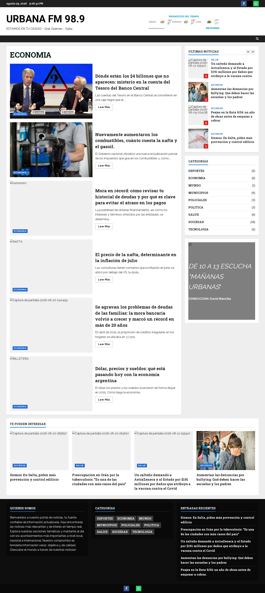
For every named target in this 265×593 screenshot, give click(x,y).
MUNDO (194, 185)
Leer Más (105, 107)
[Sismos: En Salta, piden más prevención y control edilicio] (39, 450)
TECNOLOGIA (198, 229)
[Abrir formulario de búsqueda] (257, 38)
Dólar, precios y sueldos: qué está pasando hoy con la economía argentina (51, 383)
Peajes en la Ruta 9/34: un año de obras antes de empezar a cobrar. (198, 115)
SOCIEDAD (217, 85)
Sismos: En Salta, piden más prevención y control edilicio (198, 139)
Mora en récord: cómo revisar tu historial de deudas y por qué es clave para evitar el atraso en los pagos (51, 208)
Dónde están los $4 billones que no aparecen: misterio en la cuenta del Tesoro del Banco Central (51, 91)
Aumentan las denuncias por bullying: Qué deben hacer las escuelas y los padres (198, 92)
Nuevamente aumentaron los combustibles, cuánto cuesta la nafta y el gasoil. (51, 149)
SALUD (215, 60)
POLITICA (195, 207)
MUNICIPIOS (198, 193)
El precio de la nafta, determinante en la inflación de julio (51, 266)
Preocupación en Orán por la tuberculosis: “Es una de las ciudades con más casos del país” (99, 479)
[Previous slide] (248, 52)
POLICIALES (197, 200)
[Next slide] (253, 52)
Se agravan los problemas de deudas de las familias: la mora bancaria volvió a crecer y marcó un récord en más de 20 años (51, 325)
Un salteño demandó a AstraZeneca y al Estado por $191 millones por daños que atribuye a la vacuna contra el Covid (198, 68)
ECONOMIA (20, 114)
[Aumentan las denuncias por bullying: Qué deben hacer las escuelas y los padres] (225, 450)
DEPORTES (196, 171)
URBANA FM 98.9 (45, 19)
